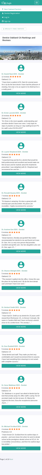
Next (11, 459)
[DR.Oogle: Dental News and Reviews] (6, 2)
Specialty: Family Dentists (14, 28)
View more (21, 93)
